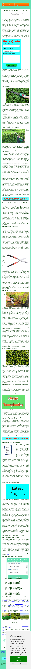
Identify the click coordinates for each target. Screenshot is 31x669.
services (4, 193)
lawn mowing (11, 605)
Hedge (3, 175)
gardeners (4, 600)
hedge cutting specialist (17, 69)
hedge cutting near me (11, 514)
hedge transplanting (17, 409)
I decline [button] (18, 660)
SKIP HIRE (26, 605)
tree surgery (21, 467)
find (6, 539)
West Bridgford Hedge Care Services (12, 556)
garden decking (19, 604)
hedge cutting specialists (20, 598)
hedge (20, 477)
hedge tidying (20, 459)
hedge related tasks (10, 475)
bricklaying (11, 607)
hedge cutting (25, 550)
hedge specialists (21, 185)
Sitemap (3, 651)
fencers (21, 610)
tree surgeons (11, 601)
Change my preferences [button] (18, 663)
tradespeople (16, 611)
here (8, 554)
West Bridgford (25, 175)
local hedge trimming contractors (20, 510)
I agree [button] (18, 657)
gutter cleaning (18, 606)
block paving (21, 600)
